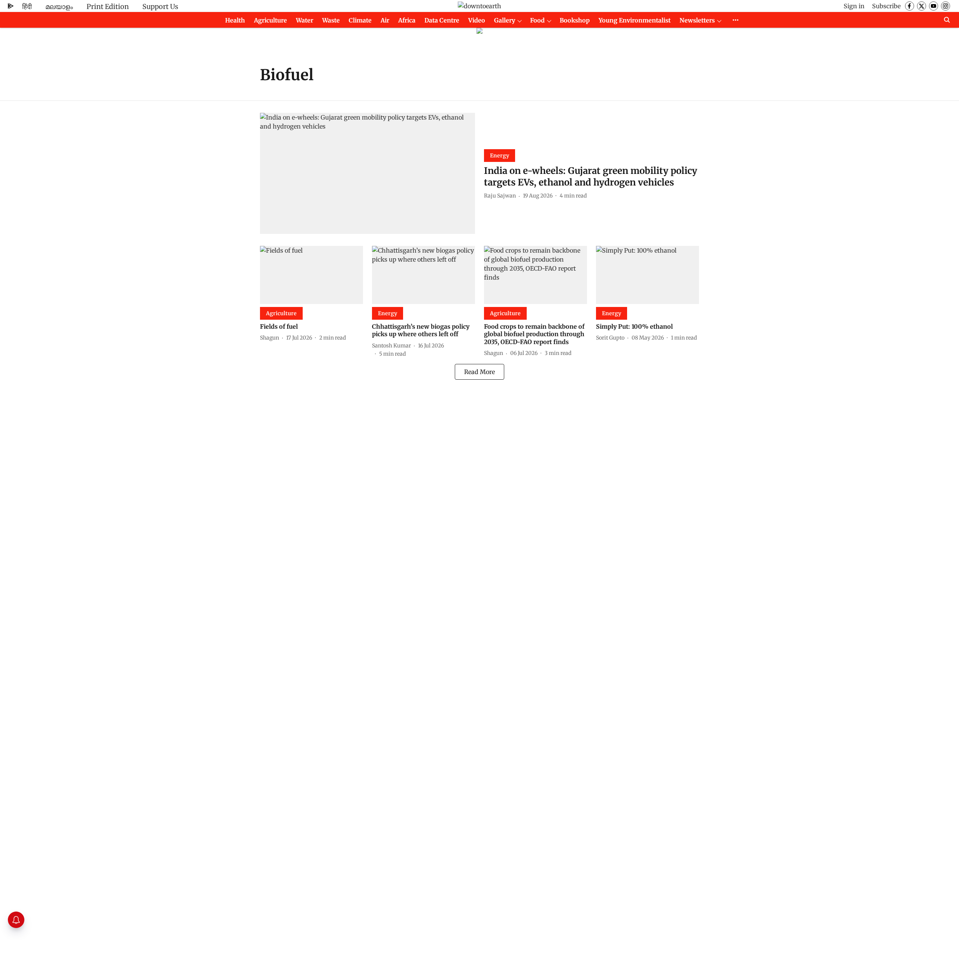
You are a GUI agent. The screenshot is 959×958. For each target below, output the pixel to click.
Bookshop (575, 20)
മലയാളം (59, 6)
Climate (360, 20)
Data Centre (441, 20)
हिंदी (27, 6)
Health (235, 20)
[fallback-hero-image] (367, 173)
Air (385, 20)
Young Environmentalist (635, 20)
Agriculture (270, 20)
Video (476, 20)
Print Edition (108, 6)
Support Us (160, 6)
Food (537, 20)
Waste (331, 20)
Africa (406, 20)
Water (304, 20)
